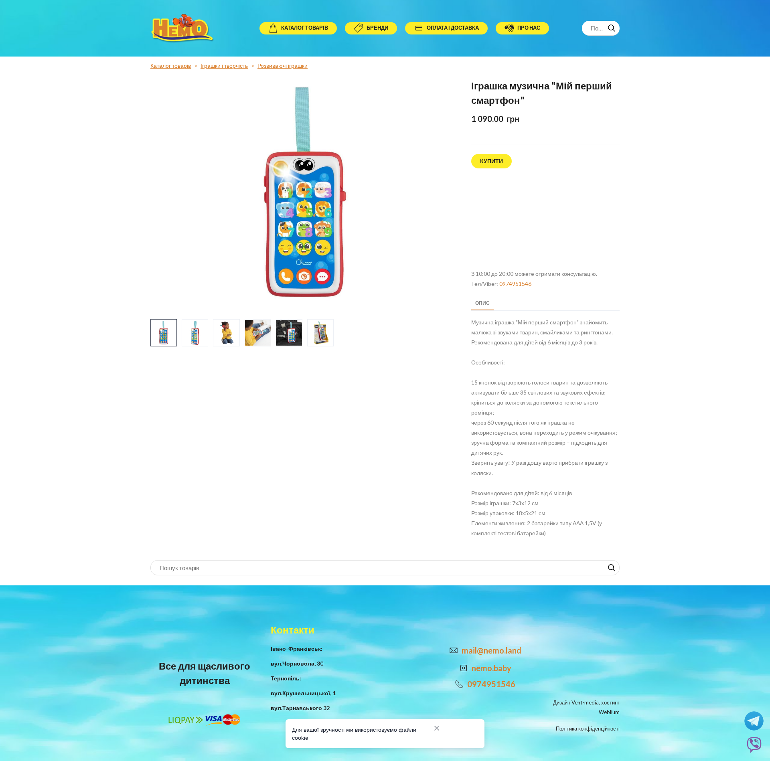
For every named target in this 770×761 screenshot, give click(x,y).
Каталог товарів (170, 65)
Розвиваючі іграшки (282, 65)
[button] (298, 28)
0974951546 (515, 283)
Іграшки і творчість (224, 65)
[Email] (454, 650)
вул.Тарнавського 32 (300, 707)
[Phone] (459, 684)
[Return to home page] (183, 28)
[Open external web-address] (545, 219)
